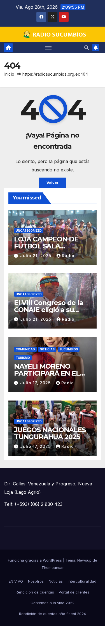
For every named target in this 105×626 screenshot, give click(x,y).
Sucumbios (68, 349)
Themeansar (52, 567)
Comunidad (25, 349)
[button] (86, 47)
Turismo (23, 357)
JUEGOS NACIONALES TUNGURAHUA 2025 (50, 433)
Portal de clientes (74, 592)
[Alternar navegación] (48, 48)
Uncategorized (29, 230)
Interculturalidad (82, 581)
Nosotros (36, 581)
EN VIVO (16, 581)
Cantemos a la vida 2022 (52, 603)
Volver (52, 183)
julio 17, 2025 (36, 382)
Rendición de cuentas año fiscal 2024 (52, 613)
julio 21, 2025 (36, 255)
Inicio (9, 74)
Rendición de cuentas (35, 592)
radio (68, 255)
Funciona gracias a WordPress (35, 560)
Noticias (47, 349)
